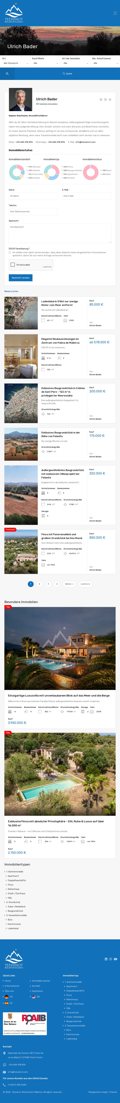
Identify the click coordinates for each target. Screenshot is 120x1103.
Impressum (37, 991)
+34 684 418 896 (24, 142)
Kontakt (36, 986)
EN (38, 996)
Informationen (12, 986)
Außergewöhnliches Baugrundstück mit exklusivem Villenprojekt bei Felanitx (62, 474)
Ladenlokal (13, 928)
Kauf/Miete (38, 58)
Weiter (68, 584)
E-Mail (65, 190)
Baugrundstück (15, 911)
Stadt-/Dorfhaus (16, 893)
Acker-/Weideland (16, 906)
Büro (10, 919)
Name (11, 190)
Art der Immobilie (71, 58)
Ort (4, 58)
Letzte (84, 584)
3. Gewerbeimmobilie (16, 915)
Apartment (13, 876)
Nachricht (14, 221)
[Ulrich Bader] (20, 109)
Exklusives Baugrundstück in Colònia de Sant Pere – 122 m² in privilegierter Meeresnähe (63, 392)
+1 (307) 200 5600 (17, 1084)
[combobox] (15, 63)
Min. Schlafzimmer (101, 58)
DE (11, 996)
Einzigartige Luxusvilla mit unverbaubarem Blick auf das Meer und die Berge (59, 695)
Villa (10, 898)
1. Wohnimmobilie (14, 871)
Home (8, 981)
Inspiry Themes (109, 1092)
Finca (10, 884)
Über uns (9, 991)
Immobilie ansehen (21, 323)
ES (11, 1003)
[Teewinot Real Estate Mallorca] (14, 22)
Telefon (13, 205)
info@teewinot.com (86, 142)
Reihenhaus (13, 889)
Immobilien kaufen (41, 981)
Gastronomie (14, 924)
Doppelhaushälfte (17, 880)
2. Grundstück (13, 902)
